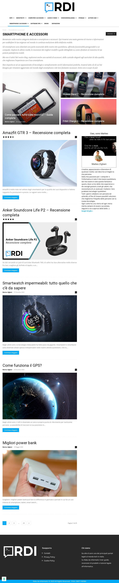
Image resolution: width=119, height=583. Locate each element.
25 (24, 523)
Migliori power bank (20, 442)
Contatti (47, 553)
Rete (11, 18)
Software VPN (35, 23)
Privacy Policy (49, 557)
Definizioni (56, 23)
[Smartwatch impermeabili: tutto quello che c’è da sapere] (40, 318)
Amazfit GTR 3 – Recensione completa (36, 132)
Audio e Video (52, 18)
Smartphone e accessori (18, 23)
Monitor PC (20, 18)
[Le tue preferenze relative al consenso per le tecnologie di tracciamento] (4, 579)
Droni (46, 23)
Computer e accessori (36, 18)
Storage (81, 18)
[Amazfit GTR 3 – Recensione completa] (40, 163)
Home (5, 30)
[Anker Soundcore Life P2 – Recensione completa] (40, 241)
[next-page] (29, 523)
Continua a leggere (10, 197)
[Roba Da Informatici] (59, 7)
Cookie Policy (49, 560)
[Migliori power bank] (40, 473)
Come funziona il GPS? (22, 365)
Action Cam (92, 18)
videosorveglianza (68, 18)
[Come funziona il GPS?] (40, 396)
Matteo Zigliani (9, 122)
